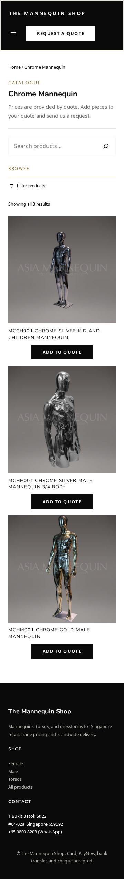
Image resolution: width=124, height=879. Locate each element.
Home (14, 67)
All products (20, 787)
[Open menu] (13, 34)
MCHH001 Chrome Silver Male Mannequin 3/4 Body (50, 483)
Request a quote (60, 33)
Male (13, 771)
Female (15, 764)
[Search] (106, 146)
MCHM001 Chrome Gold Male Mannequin (49, 633)
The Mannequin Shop (47, 13)
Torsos (15, 779)
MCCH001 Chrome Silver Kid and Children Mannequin (54, 334)
